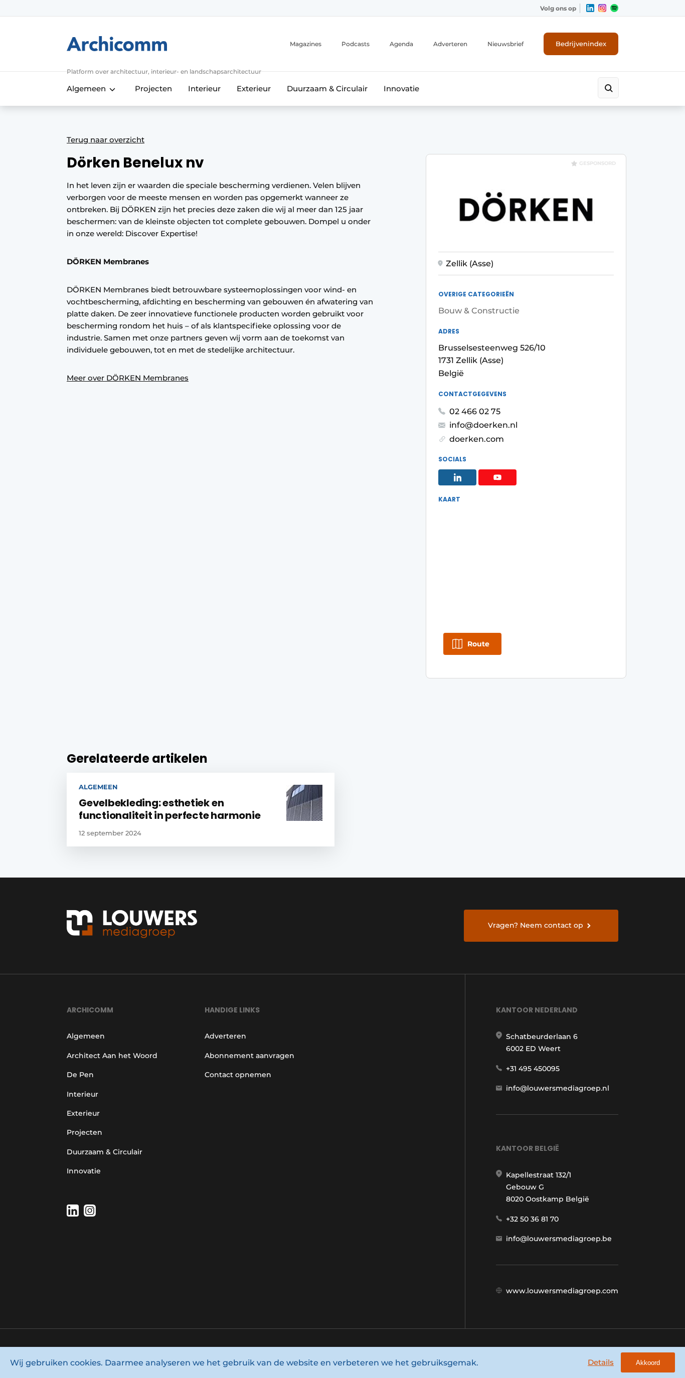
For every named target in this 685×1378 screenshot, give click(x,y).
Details (601, 1362)
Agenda (401, 44)
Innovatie (401, 88)
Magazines (305, 44)
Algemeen (86, 88)
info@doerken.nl (483, 425)
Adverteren (450, 44)
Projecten (153, 88)
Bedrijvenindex (581, 44)
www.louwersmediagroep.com (562, 1290)
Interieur (204, 88)
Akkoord (648, 1362)
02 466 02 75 (474, 411)
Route (478, 643)
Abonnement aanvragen (249, 1055)
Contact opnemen (238, 1074)
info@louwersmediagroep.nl (557, 1088)
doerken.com (476, 439)
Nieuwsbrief (505, 44)
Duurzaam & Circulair (327, 88)
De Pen (80, 1074)
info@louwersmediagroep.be (559, 1238)
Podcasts (355, 44)
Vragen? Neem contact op (535, 925)
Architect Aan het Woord (112, 1055)
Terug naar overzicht (105, 139)
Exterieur (254, 88)
